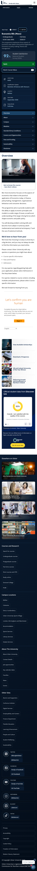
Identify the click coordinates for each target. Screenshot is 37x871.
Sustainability (6, 744)
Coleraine (5, 604)
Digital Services (7, 707)
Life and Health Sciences (11, 516)
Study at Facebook (17, 770)
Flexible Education (8, 723)
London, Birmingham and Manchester (14, 621)
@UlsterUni (14, 759)
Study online (6, 576)
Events (4, 685)
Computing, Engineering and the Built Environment (11, 497)
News (4, 679)
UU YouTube (15, 788)
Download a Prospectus (21, 356)
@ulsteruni (14, 816)
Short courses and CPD (9, 571)
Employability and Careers (10, 713)
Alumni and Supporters (9, 697)
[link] (18, 344)
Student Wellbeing (8, 739)
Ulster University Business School (13, 536)
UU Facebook (15, 774)
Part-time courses (8, 566)
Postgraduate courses (9, 561)
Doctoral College (7, 581)
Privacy (5, 828)
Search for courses (8, 551)
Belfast (4, 599)
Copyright (6, 838)
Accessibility (7, 833)
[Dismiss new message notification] (35, 860)
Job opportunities (8, 665)
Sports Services (7, 630)
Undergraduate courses (10, 555)
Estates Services (7, 641)
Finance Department (9, 718)
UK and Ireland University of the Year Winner (22, 369)
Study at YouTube (17, 784)
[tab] (18, 113)
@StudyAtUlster (16, 755)
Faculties (5, 675)
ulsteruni (14, 807)
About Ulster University (10, 654)
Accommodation (7, 625)
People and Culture (8, 734)
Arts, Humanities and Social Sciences (14, 476)
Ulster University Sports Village (12, 616)
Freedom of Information (10, 849)
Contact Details (7, 659)
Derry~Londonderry (8, 609)
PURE (4, 588)
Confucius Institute (8, 702)
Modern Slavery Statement (11, 854)
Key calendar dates (9, 670)
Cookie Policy (7, 844)
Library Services (7, 636)
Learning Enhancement (9, 728)
